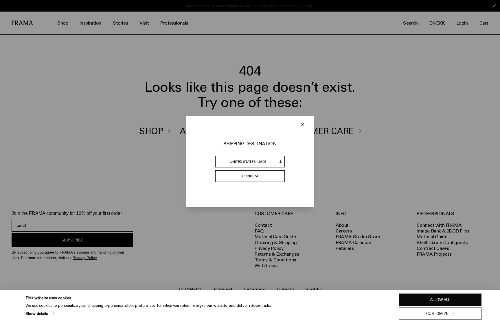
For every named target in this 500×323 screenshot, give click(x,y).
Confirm (250, 176)
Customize (437, 313)
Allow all (440, 300)
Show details (36, 313)
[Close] (303, 124)
